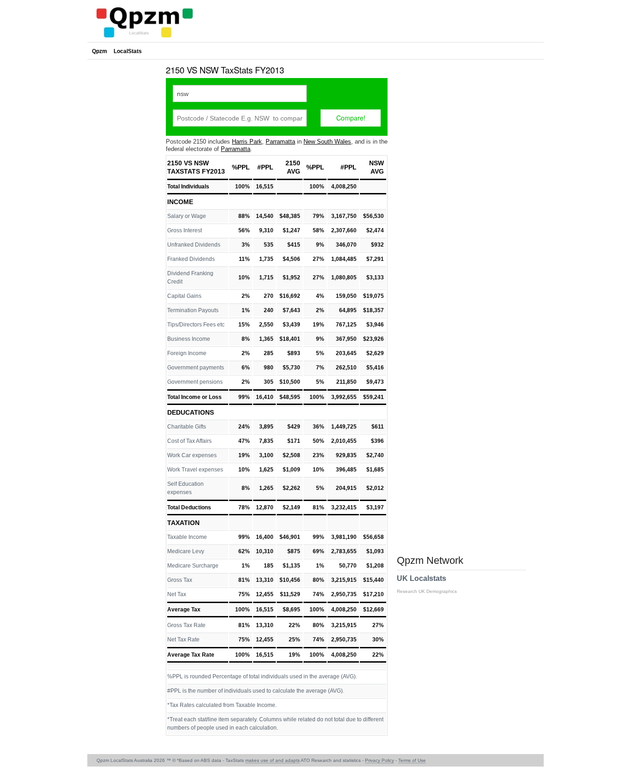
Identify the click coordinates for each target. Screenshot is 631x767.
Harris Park (247, 141)
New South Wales (327, 141)
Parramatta (280, 141)
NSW (376, 163)
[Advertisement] (124, 200)
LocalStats (128, 51)
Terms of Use (412, 760)
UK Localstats (427, 584)
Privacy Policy (379, 760)
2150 (292, 163)
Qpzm (99, 51)
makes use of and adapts (272, 760)
